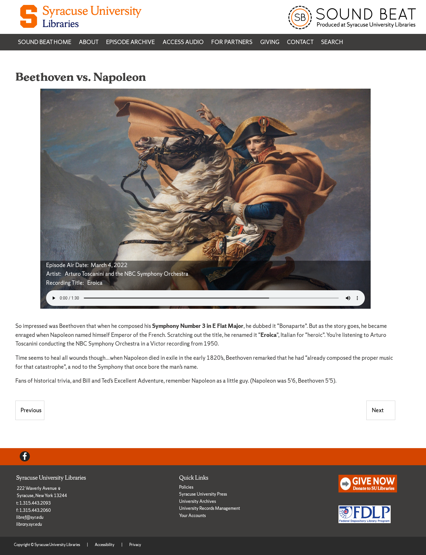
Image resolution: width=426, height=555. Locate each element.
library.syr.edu (29, 524)
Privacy (135, 544)
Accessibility (104, 544)
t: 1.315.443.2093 (33, 503)
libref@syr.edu (29, 517)
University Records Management (209, 508)
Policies (186, 487)
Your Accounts (192, 515)
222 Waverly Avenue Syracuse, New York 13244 (42, 491)
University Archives (197, 501)
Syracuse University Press (203, 494)
